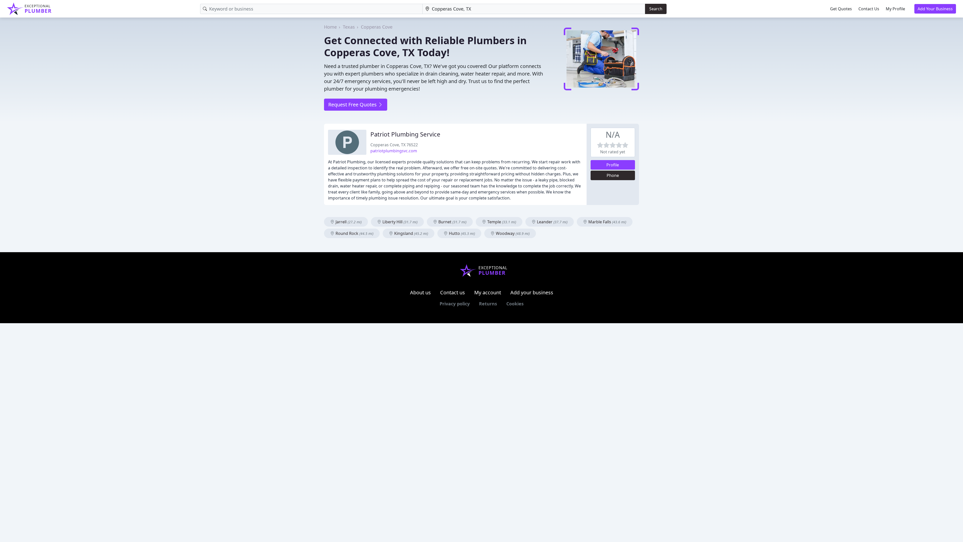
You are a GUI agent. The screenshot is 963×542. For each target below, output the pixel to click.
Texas (349, 27)
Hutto (461, 233)
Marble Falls (606, 222)
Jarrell (348, 222)
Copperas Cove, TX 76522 (394, 145)
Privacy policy (455, 304)
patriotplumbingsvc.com (393, 151)
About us (420, 292)
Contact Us (868, 9)
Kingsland (410, 233)
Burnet (451, 222)
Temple (501, 222)
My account (487, 292)
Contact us (452, 292)
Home (330, 27)
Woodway (512, 233)
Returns (488, 304)
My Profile (895, 9)
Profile (612, 165)
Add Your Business (935, 9)
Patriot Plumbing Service (405, 134)
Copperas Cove (376, 27)
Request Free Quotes (353, 104)
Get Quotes (841, 9)
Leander (552, 222)
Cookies (515, 304)
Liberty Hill (399, 222)
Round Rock (354, 233)
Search (655, 9)
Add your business (531, 292)
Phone (613, 175)
